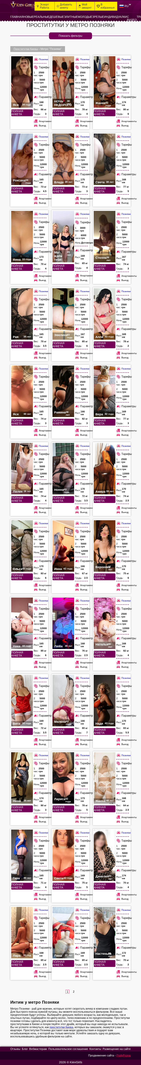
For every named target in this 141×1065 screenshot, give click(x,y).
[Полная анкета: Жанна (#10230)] (104, 778)
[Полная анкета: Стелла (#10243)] (104, 236)
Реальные (42, 16)
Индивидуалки (115, 16)
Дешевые (57, 16)
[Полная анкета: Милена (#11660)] (63, 700)
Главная (16, 16)
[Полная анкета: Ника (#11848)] (22, 623)
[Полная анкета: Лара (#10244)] (22, 932)
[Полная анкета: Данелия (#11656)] (104, 855)
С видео (132, 18)
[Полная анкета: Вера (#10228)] (104, 391)
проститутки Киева (61, 1027)
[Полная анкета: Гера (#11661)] (22, 855)
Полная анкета (17, 113)
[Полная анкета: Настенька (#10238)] (104, 932)
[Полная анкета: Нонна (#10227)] (63, 468)
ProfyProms (123, 1055)
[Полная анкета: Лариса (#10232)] (63, 778)
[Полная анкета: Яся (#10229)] (22, 391)
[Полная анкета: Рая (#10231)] (22, 314)
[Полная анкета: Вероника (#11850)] (104, 546)
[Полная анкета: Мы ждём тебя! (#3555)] (63, 236)
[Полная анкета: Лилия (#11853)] (22, 468)
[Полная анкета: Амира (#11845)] (104, 468)
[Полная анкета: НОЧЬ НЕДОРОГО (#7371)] (63, 82)
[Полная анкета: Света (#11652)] (104, 159)
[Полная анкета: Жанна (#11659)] (104, 82)
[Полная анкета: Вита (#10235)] (22, 700)
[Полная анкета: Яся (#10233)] (22, 82)
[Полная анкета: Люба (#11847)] (63, 623)
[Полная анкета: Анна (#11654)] (22, 236)
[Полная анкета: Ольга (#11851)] (22, 546)
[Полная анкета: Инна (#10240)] (63, 546)
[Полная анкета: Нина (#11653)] (22, 778)
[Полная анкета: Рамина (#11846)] (63, 391)
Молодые (85, 16)
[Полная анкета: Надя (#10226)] (104, 700)
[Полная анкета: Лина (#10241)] (63, 932)
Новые (28, 16)
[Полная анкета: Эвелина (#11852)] (63, 314)
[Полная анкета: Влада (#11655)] (63, 159)
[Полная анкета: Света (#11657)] (63, 855)
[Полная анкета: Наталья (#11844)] (104, 623)
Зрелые (98, 16)
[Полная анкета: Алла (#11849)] (104, 314)
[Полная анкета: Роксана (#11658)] (22, 159)
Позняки (43, 59)
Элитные (71, 16)
